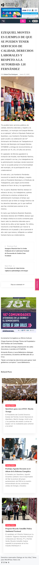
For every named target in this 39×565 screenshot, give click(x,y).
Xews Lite (16, 560)
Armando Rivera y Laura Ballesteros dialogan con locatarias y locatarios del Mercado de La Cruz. (17, 354)
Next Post (8, 266)
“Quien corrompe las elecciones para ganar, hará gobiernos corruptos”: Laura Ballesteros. (18, 361)
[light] (32, 21)
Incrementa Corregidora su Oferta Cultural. (16, 338)
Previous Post (12, 246)
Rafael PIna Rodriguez (11, 74)
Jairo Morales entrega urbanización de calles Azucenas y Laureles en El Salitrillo (17, 348)
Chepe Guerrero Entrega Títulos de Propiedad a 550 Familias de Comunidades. (18, 342)
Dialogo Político (10, 405)
